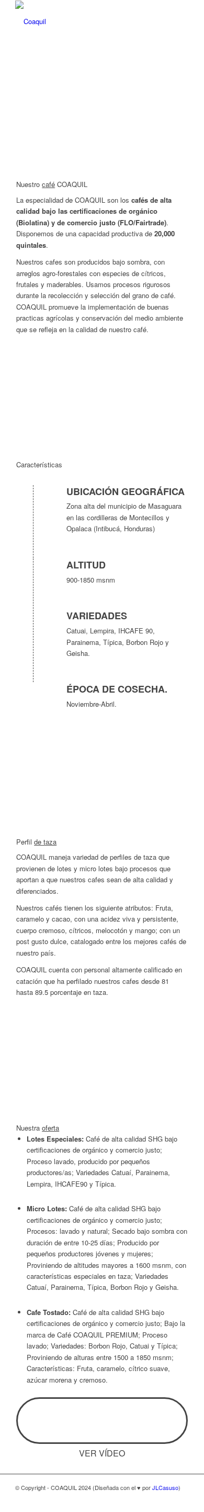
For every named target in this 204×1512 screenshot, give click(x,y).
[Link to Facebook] (149, 1499)
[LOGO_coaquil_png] (84, 21)
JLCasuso (165, 1487)
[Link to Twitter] (181, 1499)
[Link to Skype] (165, 1499)
